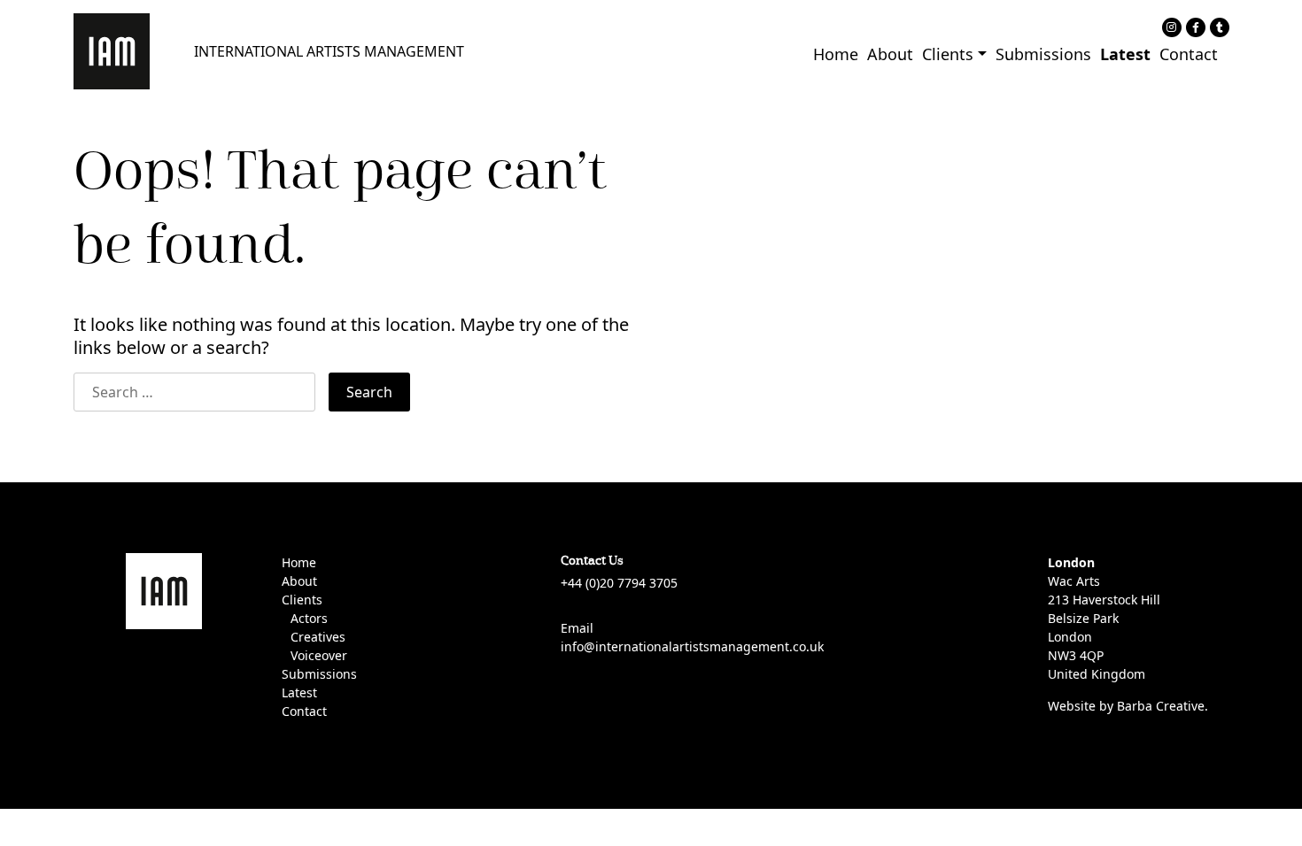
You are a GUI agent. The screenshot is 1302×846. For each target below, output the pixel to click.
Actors (309, 618)
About (890, 54)
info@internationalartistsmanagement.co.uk (692, 646)
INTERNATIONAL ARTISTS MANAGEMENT (329, 51)
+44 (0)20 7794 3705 (619, 582)
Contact (1188, 54)
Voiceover (319, 655)
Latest (1125, 54)
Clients (947, 54)
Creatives (318, 636)
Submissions (1043, 54)
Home (835, 54)
